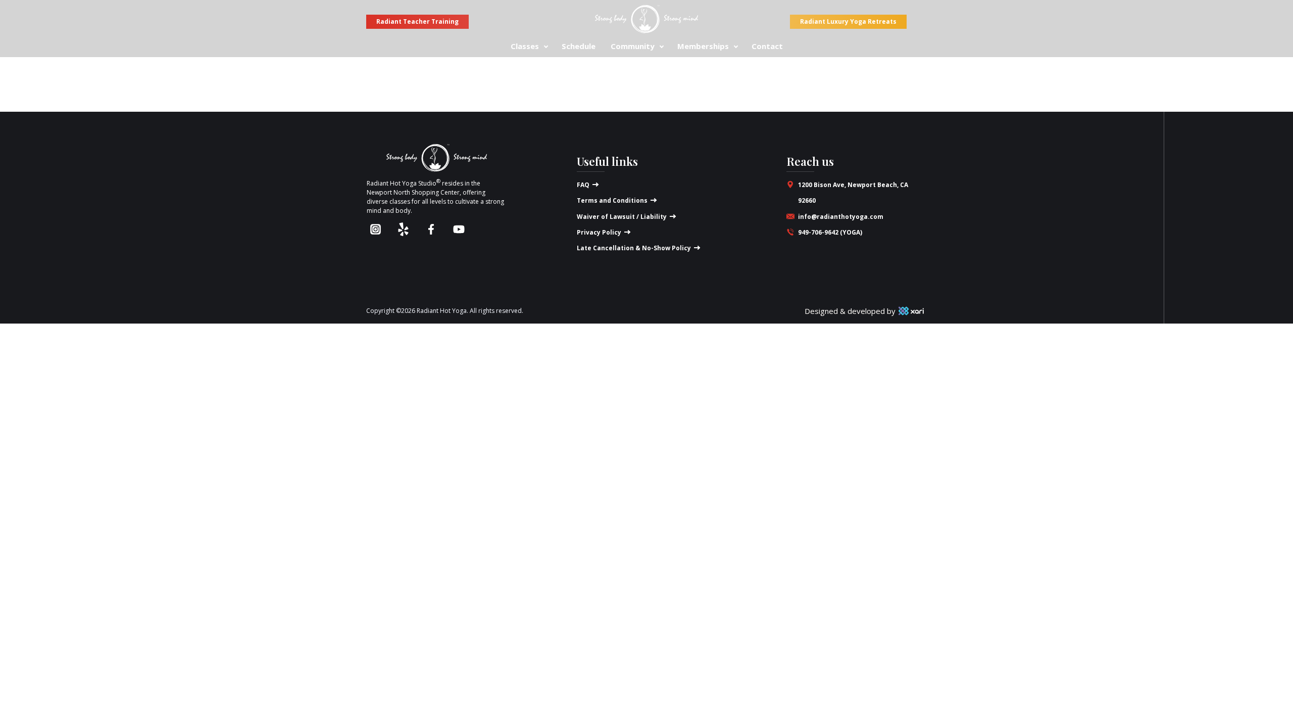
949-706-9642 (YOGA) (830, 232)
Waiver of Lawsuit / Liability (622, 216)
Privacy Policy (599, 232)
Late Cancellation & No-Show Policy (634, 248)
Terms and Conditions (612, 200)
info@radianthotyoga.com (840, 216)
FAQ (583, 184)
